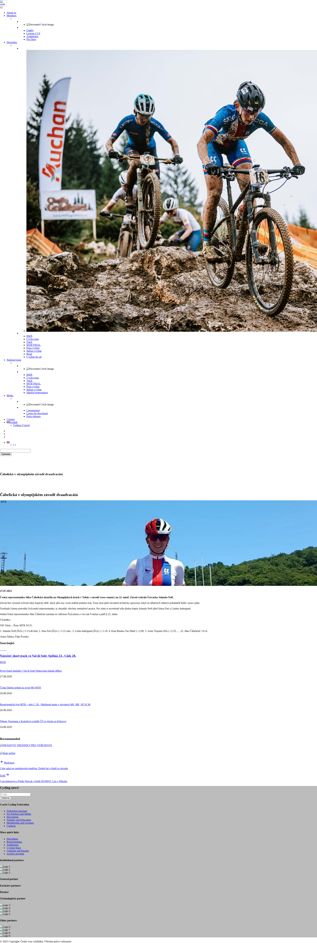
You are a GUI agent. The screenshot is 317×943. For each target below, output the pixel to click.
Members (11, 15)
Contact (11, 419)
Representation (14, 841)
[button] (8, 442)
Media (10, 395)
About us (11, 12)
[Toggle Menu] (1, 8)
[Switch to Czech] (14, 444)
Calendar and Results (18, 850)
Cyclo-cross (32, 339)
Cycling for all (33, 357)
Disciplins (12, 42)
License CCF (33, 33)
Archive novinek (15, 853)
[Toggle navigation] (1, 7)
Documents (12, 817)
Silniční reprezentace (37, 392)
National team (14, 359)
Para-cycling (32, 348)
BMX (29, 336)
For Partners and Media (19, 814)
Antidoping (32, 36)
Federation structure (17, 811)
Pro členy (31, 39)
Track (29, 342)
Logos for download (37, 413)
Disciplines (12, 838)
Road (29, 354)
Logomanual (33, 410)
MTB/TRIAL (33, 345)
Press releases (33, 416)
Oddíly (30, 30)
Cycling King (14, 847)
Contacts (11, 825)
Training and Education (19, 819)
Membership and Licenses (20, 822)
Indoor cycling (34, 351)
